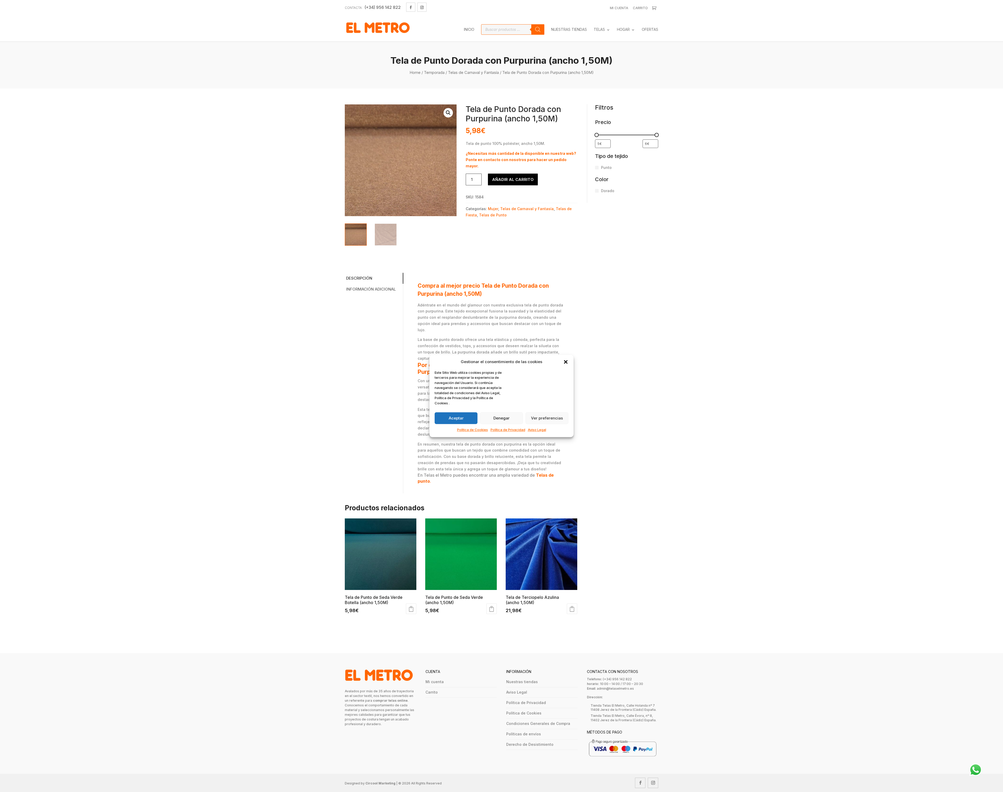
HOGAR (623, 30)
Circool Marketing (380, 783)
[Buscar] (537, 29)
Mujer (493, 208)
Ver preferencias (547, 418)
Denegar (501, 418)
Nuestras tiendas (522, 681)
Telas (599, 30)
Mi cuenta (434, 681)
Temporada (434, 72)
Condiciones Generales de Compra (538, 723)
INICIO (469, 30)
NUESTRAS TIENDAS (569, 30)
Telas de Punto (493, 215)
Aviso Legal (537, 430)
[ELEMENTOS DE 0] (655, 8)
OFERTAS (650, 30)
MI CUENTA (619, 8)
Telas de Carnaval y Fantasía (473, 72)
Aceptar (456, 418)
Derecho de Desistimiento (529, 744)
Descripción (359, 278)
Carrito (640, 8)
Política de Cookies (472, 430)
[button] (565, 361)
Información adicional (371, 289)
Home (415, 72)
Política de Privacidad (508, 430)
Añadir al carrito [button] (411, 609)
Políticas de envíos (523, 734)
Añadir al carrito (513, 179)
